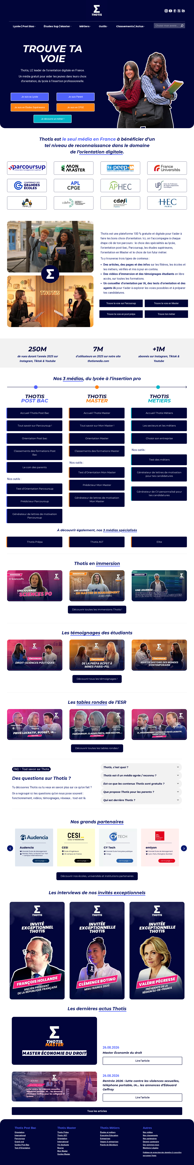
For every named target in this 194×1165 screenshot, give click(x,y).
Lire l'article (142, 1060)
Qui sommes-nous (151, 1145)
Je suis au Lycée (29, 96)
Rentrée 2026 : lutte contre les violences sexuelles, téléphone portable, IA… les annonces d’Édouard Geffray (141, 1085)
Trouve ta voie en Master (166, 303)
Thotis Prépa (63, 1132)
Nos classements (150, 1135)
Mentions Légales (150, 1148)
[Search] (182, 25)
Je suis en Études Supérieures (29, 107)
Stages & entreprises (109, 1142)
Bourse (60, 1148)
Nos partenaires (150, 1138)
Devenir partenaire (151, 1142)
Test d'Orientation (22, 1148)
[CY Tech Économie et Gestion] (118, 848)
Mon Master (62, 1151)
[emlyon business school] (160, 848)
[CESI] (76, 848)
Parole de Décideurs (109, 1145)
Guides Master (63, 1154)
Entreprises (105, 1138)
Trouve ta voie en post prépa (121, 314)
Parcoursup (20, 1138)
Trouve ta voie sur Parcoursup (121, 303)
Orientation (19, 1132)
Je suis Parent (75, 96)
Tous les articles (97, 1111)
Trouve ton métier (166, 314)
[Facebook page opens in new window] (175, 11)
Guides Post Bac (22, 1145)
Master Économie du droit (122, 1052)
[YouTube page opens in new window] (170, 11)
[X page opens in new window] (179, 11)
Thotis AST (62, 1135)
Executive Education (109, 1135)
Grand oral (19, 1142)
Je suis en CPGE (75, 107)
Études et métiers (107, 1132)
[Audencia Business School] (34, 848)
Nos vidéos (148, 1132)
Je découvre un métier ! (52, 119)
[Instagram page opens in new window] (166, 11)
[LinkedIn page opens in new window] (183, 11)
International (20, 1135)
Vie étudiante (63, 1145)
